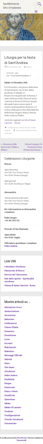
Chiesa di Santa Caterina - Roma (19, 285)
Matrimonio (10, 347)
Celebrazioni (12, 128)
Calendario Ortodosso (15, 266)
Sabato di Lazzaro (12, 407)
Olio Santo (9, 367)
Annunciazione (11, 311)
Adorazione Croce (13, 307)
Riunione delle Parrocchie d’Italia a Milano (10, 147)
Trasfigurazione (12, 415)
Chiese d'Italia (24, 128)
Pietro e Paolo (11, 391)
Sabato (7, 403)
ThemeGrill (21, 440)
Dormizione (10, 335)
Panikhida (9, 379)
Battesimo (9, 319)
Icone (7, 339)
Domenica (9, 331)
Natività (8, 359)
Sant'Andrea (27, 130)
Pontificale (9, 395)
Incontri (8, 343)
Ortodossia (9, 371)
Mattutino (9, 351)
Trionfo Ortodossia (13, 419)
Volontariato (10, 423)
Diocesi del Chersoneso (15, 274)
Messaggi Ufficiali (13, 355)
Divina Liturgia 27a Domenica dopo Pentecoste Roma (33, 147)
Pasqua (7, 383)
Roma (18, 130)
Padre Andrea (10, 246)
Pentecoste (9, 387)
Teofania (8, 411)
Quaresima (9, 399)
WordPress (21, 438)
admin (29, 67)
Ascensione (10, 315)
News (7, 363)
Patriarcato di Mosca (14, 270)
